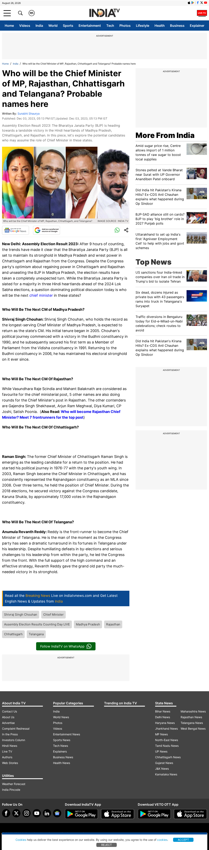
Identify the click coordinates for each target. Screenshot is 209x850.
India (39, 25)
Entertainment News (66, 734)
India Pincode (11, 789)
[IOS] (189, 2)
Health (160, 25)
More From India (165, 135)
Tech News (60, 745)
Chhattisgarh (13, 634)
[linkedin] (47, 813)
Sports (68, 25)
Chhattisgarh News (168, 757)
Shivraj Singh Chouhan (20, 614)
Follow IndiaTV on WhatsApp (62, 646)
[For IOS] (190, 814)
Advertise (8, 723)
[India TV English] (104, 13)
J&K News (162, 768)
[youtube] (37, 813)
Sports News (61, 740)
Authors (7, 757)
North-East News (166, 740)
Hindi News (9, 745)
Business (177, 25)
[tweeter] (16, 813)
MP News (161, 734)
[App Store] (117, 814)
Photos (125, 25)
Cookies (21, 839)
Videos (24, 25)
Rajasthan (113, 624)
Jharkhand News (166, 728)
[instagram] (26, 813)
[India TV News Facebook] (197, 2)
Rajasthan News (191, 717)
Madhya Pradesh (88, 624)
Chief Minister (53, 614)
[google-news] (57, 813)
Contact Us (9, 711)
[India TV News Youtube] (205, 2)
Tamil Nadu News (167, 745)
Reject (106, 845)
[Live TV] (202, 13)
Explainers (60, 751)
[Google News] (15, 230)
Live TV (7, 751)
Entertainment (90, 25)
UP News (161, 751)
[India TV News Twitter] (201, 2)
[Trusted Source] (46, 230)
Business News (63, 757)
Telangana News (192, 723)
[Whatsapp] (117, 230)
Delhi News (162, 717)
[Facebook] (6, 813)
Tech (110, 25)
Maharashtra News (193, 711)
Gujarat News (164, 763)
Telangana (36, 634)
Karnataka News (166, 774)
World (53, 25)
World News (61, 717)
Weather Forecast (13, 784)
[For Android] (154, 814)
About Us (8, 717)
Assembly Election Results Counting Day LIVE (37, 624)
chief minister (41, 295)
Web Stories (10, 763)
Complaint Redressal (15, 728)
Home (9, 25)
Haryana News (165, 723)
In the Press (10, 734)
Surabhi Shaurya (29, 113)
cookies (162, 839)
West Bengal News (193, 728)
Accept (183, 839)
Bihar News (162, 711)
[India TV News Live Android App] (81, 814)
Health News (61, 763)
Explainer (197, 25)
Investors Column (13, 740)
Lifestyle (142, 25)
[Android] (192, 2)
